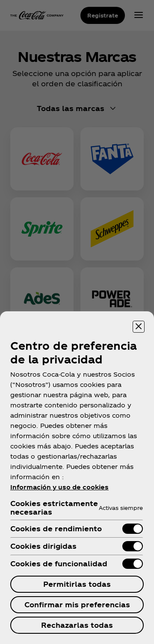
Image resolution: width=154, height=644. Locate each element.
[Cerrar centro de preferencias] (138, 327)
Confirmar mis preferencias (77, 604)
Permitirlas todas (77, 584)
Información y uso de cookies (59, 487)
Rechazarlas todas (77, 625)
